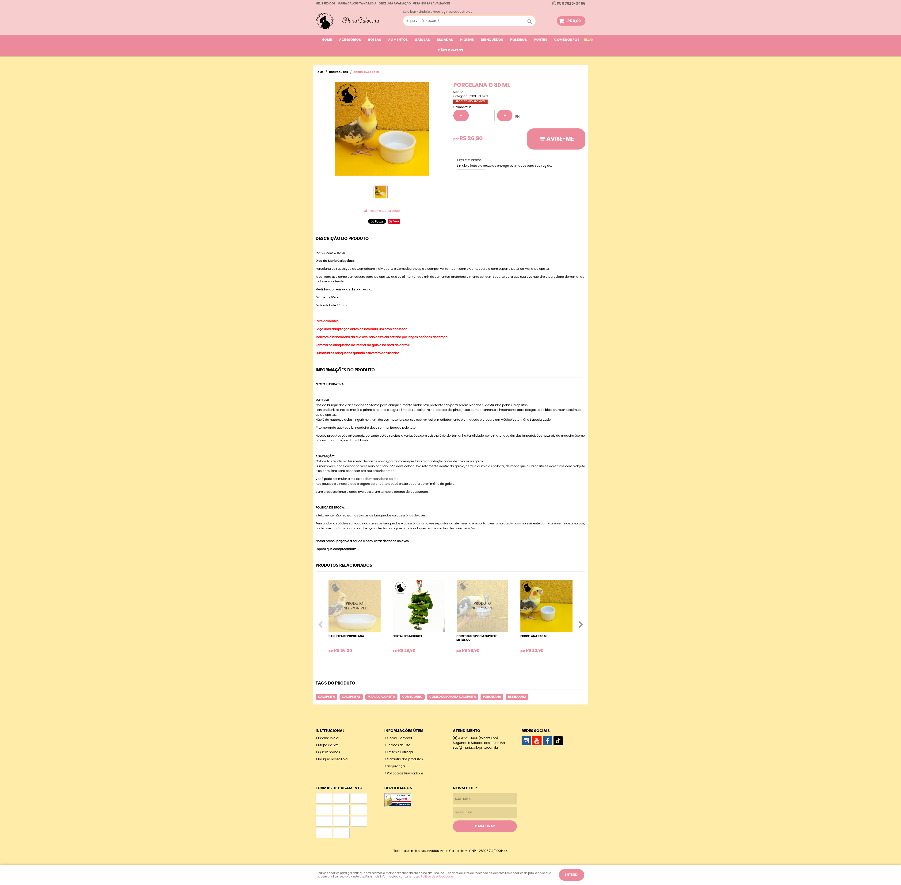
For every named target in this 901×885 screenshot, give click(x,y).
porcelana (492, 696)
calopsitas (351, 696)
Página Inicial (328, 738)
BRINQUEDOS (492, 40)
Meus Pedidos (325, 3)
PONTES (540, 40)
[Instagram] (526, 740)
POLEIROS (518, 40)
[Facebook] (547, 740)
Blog (588, 40)
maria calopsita (381, 696)
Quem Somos (329, 752)
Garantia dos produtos (405, 759)
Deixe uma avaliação (395, 3)
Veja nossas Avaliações (431, 3)
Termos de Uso (398, 745)
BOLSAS (374, 40)
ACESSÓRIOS (350, 40)
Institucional (330, 731)
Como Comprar (399, 738)
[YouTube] (537, 740)
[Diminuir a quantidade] (461, 115)
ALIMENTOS (398, 40)
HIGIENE (467, 40)
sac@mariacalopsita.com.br (475, 747)
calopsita (326, 696)
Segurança (396, 766)
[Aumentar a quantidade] (504, 115)
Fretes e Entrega (400, 752)
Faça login (440, 11)
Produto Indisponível (354, 606)
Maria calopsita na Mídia (357, 3)
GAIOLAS (422, 40)
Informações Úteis (404, 731)
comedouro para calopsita (452, 696)
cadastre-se (462, 11)
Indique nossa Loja (332, 759)
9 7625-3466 (571, 3)
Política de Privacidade (405, 773)
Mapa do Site (328, 745)
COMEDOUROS (566, 40)
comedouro (412, 696)
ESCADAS (445, 40)
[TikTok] (558, 740)
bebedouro (517, 696)
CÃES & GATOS (450, 50)
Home (327, 40)
